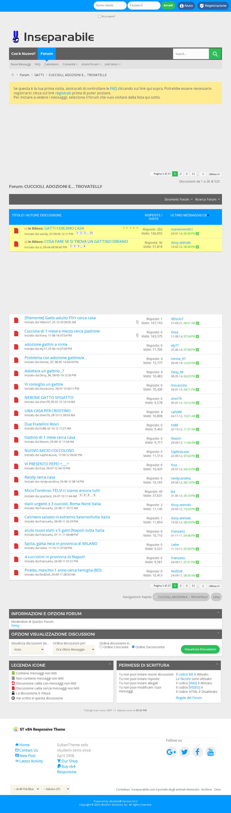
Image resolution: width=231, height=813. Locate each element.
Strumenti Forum (176, 199)
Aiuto (186, 6)
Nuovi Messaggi (21, 64)
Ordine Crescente (115, 647)
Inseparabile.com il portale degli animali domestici (165, 789)
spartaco (45, 496)
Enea (42, 335)
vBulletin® (115, 801)
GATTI (39, 75)
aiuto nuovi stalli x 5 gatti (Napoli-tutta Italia (64, 530)
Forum (47, 53)
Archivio (206, 789)
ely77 (43, 349)
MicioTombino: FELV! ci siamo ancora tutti (62, 490)
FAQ (37, 64)
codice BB (185, 674)
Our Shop (67, 761)
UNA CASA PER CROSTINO (48, 410)
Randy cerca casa (40, 477)
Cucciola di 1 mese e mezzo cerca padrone (62, 331)
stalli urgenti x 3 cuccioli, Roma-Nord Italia (63, 503)
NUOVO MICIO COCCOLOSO (49, 450)
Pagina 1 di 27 (162, 173)
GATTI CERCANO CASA (64, 228)
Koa (42, 468)
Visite (154, 219)
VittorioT (45, 322)
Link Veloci (111, 64)
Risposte (153, 215)
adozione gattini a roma (46, 344)
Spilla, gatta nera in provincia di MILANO (61, 543)
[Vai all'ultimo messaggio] (197, 233)
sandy (43, 234)
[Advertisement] (115, 136)
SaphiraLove (48, 455)
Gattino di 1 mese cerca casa (50, 437)
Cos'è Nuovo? (23, 53)
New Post (25, 755)
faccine (185, 679)
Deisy (15, 625)
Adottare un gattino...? (44, 370)
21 (91, 233)
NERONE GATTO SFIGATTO (49, 397)
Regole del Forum (189, 698)
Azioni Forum (89, 64)
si (40, 247)
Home (22, 744)
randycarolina (49, 481)
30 (160, 242)
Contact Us (26, 750)
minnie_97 (46, 362)
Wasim (44, 442)
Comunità (69, 64)
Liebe (43, 548)
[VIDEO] (194, 687)
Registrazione (213, 6)
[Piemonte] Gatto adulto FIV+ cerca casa (60, 317)
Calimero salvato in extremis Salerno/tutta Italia (67, 516)
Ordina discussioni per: (69, 643)
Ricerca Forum (205, 199)
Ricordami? (108, 16)
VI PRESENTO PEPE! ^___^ (47, 463)
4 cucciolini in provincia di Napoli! (55, 556)
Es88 (42, 428)
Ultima (213, 174)
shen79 (44, 402)
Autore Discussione (44, 215)
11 (193, 173)
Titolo (18, 215)
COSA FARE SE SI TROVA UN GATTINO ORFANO (86, 241)
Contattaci (123, 789)
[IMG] (193, 683)
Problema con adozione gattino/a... (56, 357)
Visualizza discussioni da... (30, 643)
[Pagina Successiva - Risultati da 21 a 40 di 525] (203, 174)
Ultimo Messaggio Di (189, 215)
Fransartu (46, 508)
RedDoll (44, 574)
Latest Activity (29, 761)
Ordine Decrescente (150, 647)
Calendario (51, 64)
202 (159, 229)
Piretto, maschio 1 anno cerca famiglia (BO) (63, 570)
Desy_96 (45, 375)
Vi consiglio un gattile (44, 384)
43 (160, 491)
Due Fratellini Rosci (42, 424)
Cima (216, 597)
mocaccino (46, 388)
